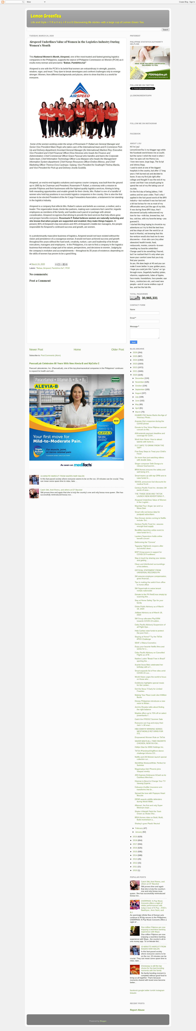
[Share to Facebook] (64, 264)
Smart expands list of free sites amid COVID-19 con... (150, 672)
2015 (135, 851)
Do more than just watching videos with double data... (149, 458)
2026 (135, 352)
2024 (135, 360)
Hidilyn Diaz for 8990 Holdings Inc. (149, 747)
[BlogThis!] (58, 264)
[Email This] (56, 264)
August (138, 393)
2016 (135, 848)
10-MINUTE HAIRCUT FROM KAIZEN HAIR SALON (62, 476)
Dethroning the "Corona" (145, 542)
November (139, 382)
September (140, 389)
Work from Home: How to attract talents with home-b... (148, 440)
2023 (135, 364)
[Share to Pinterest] (66, 264)
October (138, 386)
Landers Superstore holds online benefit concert (148, 537)
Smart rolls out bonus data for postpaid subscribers (147, 513)
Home (77, 349)
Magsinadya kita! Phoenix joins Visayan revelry (148, 770)
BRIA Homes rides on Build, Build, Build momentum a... (149, 818)
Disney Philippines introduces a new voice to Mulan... (150, 702)
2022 (135, 367)
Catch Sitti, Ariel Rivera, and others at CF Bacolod (61, 490)
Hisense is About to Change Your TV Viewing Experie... (150, 782)
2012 (135, 863)
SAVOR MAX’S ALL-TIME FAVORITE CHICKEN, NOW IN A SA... (150, 742)
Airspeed (47, 268)
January (138, 832)
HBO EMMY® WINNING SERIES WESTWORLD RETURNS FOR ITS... (149, 731)
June (137, 401)
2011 (135, 867)
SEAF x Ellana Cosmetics (145, 643)
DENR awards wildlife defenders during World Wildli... (148, 800)
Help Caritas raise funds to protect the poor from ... (149, 632)
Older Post (117, 349)
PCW (67, 268)
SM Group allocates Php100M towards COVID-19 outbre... (147, 619)
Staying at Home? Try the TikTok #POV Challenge (148, 638)
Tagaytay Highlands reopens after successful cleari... (149, 547)
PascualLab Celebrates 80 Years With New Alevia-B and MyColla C (64, 363)
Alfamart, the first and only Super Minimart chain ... (149, 806)
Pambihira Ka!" (58, 268)
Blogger (103, 1021)
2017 (135, 844)
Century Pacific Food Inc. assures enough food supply (149, 525)
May (137, 404)
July (137, 397)
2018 (135, 840)
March (138, 412)
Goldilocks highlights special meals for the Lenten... (149, 684)
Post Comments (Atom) (51, 355)
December (139, 378)
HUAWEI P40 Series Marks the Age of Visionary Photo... (151, 416)
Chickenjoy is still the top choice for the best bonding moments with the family (152, 968)
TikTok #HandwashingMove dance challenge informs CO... (149, 752)
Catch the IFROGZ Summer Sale (149, 719)
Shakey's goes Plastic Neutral (147, 823)
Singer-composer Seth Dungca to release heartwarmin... (149, 465)
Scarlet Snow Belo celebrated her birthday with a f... (149, 666)
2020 (135, 375)
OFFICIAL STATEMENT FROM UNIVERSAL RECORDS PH (148, 571)
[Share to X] (61, 264)
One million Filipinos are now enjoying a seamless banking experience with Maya (153, 929)
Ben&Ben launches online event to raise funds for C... (149, 531)
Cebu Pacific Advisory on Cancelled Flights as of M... (150, 653)
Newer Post (36, 349)
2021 (135, 371)
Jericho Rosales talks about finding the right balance (149, 708)
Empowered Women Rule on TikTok (150, 737)
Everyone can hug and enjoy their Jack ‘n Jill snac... (149, 724)
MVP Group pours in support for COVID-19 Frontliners (148, 553)
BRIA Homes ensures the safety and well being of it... (150, 471)
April (137, 408)
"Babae (39, 268)
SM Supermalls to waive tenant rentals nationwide (148, 589)
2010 (135, 870)
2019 (135, 837)
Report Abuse (137, 1010)
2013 (135, 859)
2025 (135, 356)
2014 (135, 855)
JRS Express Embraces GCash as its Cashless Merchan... (150, 776)
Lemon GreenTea (46, 16)
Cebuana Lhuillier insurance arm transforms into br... (148, 788)
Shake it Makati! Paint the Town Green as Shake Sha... (148, 812)
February (139, 828)
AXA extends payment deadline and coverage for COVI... (150, 434)
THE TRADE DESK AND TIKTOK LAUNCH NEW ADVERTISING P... (150, 495)
